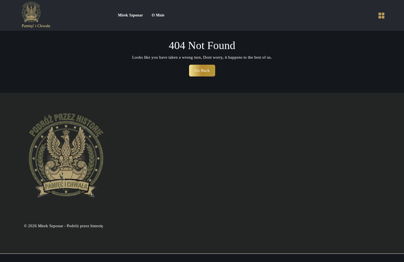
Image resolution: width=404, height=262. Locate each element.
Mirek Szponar (130, 15)
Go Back (205, 72)
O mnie (158, 15)
